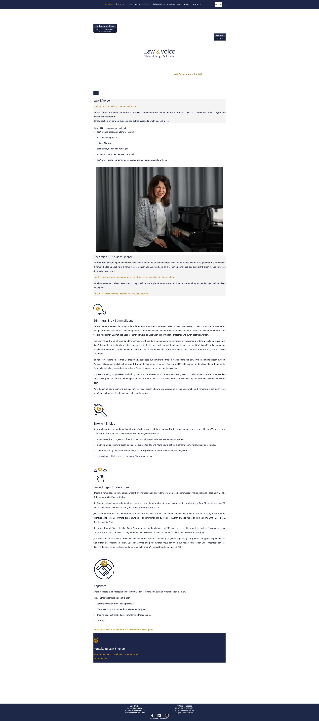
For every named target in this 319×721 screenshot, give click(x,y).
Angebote (171, 4)
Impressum (154, 719)
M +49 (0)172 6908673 (184, 708)
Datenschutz (164, 719)
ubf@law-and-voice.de (184, 713)
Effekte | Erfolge (158, 4)
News (179, 4)
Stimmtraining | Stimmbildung (138, 4)
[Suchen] (224, 5)
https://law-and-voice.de (184, 710)
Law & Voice (109, 4)
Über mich (120, 4)
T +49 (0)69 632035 (184, 706)
